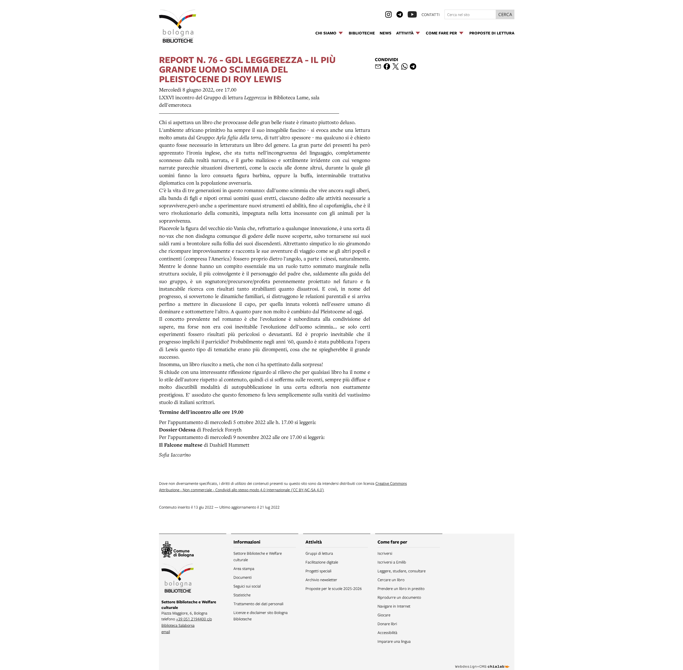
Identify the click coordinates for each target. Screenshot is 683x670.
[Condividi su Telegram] (413, 66)
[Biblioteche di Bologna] (177, 579)
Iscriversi (385, 553)
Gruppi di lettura (319, 553)
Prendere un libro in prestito (401, 588)
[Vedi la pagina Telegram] (399, 14)
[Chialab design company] (482, 662)
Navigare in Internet (394, 606)
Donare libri (387, 623)
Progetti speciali (318, 570)
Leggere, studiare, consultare (402, 570)
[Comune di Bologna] (177, 550)
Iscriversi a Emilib (392, 562)
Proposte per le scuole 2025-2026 (333, 588)
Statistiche (242, 594)
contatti (431, 14)
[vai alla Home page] (177, 26)
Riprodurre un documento (399, 597)
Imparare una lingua (394, 641)
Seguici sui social (247, 586)
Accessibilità (387, 632)
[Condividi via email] (378, 66)
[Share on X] (395, 66)
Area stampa (243, 568)
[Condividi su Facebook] (387, 66)
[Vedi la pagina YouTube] (412, 14)
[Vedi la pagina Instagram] (388, 14)
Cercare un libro (391, 579)
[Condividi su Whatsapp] (404, 66)
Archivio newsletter (321, 579)
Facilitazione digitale (321, 562)
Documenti (242, 577)
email (165, 631)
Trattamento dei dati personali (258, 603)
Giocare (384, 614)
